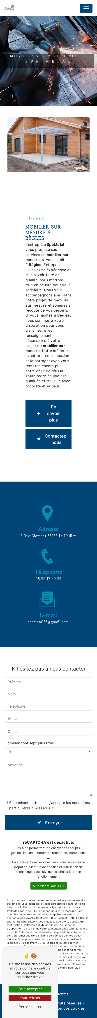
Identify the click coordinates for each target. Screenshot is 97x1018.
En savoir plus (53, 413)
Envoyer (53, 822)
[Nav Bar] (86, 8)
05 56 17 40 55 (48, 578)
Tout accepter (30, 989)
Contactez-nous (56, 439)
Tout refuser (30, 998)
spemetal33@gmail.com (48, 621)
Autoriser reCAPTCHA (49, 886)
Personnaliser (30, 1006)
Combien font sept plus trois (29, 743)
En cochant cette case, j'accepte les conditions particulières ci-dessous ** (49, 805)
